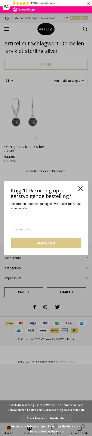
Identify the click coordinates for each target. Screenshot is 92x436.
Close (80, 188)
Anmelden (46, 243)
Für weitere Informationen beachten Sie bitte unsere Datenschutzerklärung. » (47, 429)
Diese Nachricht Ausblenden (46, 418)
